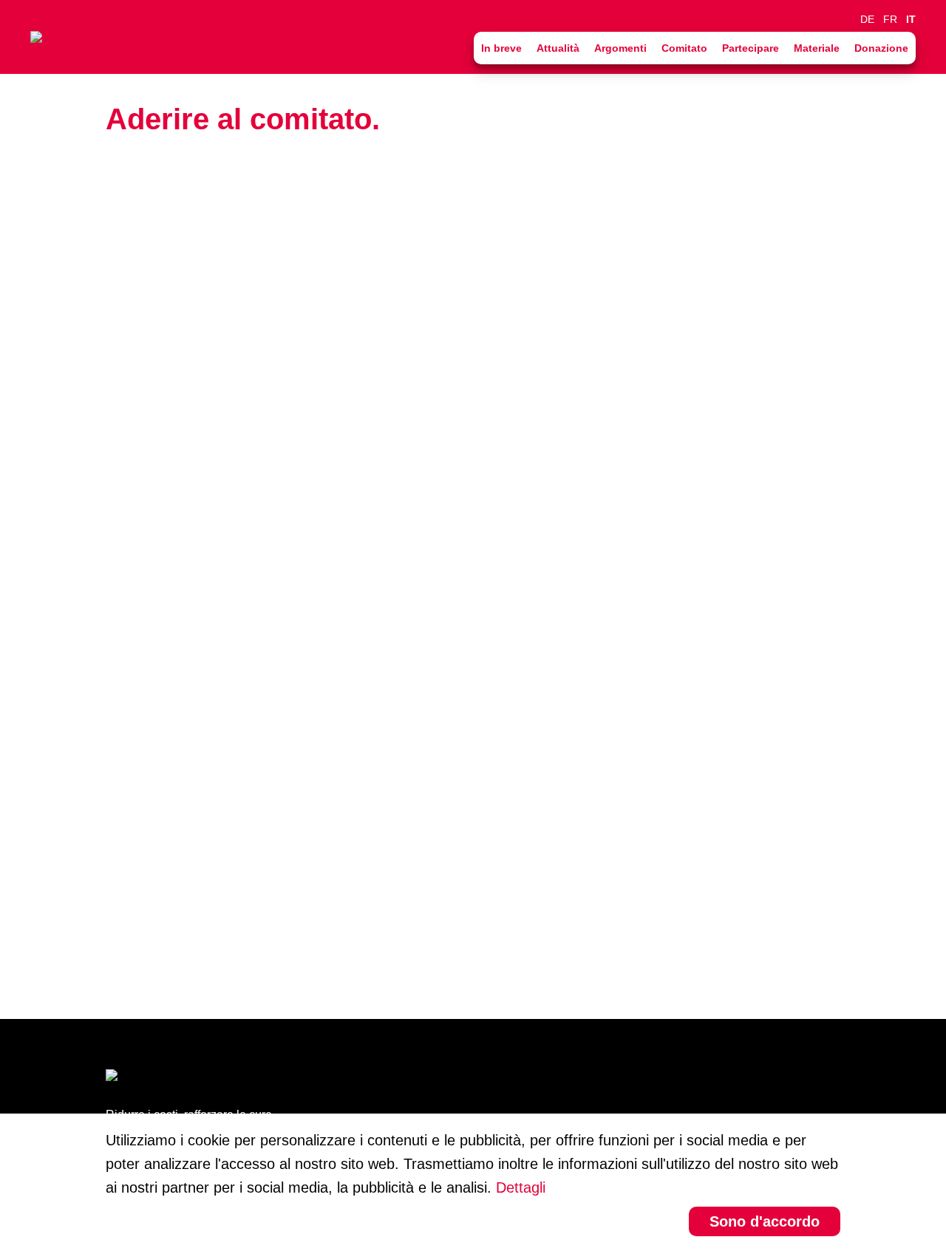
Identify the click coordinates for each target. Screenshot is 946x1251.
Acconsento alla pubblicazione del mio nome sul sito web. (295, 764)
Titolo (126, 206)
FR (890, 19)
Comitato (684, 48)
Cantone (135, 605)
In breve (501, 48)
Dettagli (520, 1187)
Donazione (881, 48)
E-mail (129, 685)
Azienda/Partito (151, 525)
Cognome (139, 365)
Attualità (558, 48)
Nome (128, 286)
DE (867, 19)
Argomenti (620, 48)
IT (911, 19)
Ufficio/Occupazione (165, 445)
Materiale (817, 48)
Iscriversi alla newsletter (196, 812)
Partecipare (750, 48)
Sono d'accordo (765, 1221)
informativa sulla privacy (346, 859)
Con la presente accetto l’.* (276, 859)
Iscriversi (160, 936)
